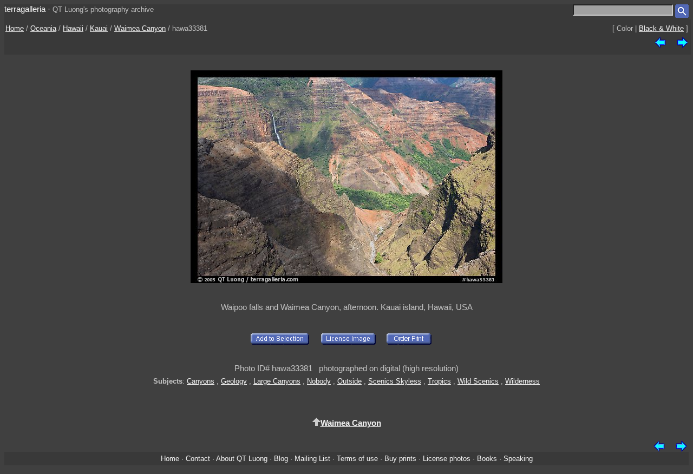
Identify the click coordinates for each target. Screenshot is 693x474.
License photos (446, 459)
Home (14, 28)
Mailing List (312, 459)
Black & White (661, 28)
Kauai (99, 28)
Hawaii (73, 28)
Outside (349, 381)
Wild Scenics (478, 381)
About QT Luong (241, 459)
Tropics (439, 381)
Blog (281, 459)
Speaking (518, 459)
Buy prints (400, 459)
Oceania (43, 28)
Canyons (200, 381)
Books (487, 459)
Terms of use (357, 459)
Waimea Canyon (140, 28)
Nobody (319, 381)
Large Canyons (276, 381)
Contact (198, 459)
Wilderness (522, 381)
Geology (234, 381)
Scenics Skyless (394, 381)
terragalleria (24, 9)
